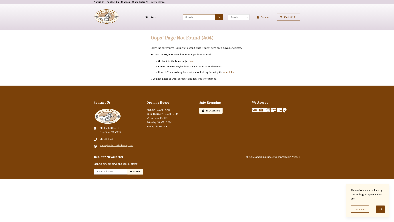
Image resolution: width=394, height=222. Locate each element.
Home (192, 61)
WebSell (295, 157)
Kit (147, 17)
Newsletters (158, 2)
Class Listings (140, 2)
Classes (125, 2)
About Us (99, 2)
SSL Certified (212, 110)
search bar (229, 72)
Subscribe (135, 171)
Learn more (360, 209)
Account (264, 17)
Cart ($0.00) (290, 17)
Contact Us (113, 2)
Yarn (153, 17)
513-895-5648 (106, 139)
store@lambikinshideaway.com (116, 145)
